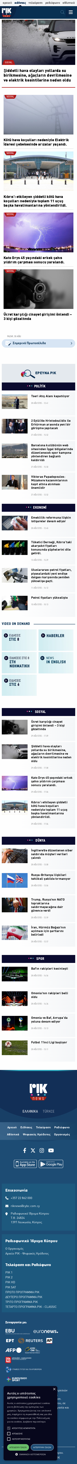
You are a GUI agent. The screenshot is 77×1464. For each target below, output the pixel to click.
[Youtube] (51, 1151)
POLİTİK (40, 386)
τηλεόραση (35, 3)
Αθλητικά (13, 1134)
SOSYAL (8, 62)
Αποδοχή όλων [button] (18, 1447)
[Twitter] (33, 1151)
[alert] (30, 1423)
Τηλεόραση (43, 1127)
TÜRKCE (48, 1112)
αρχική (7, 3)
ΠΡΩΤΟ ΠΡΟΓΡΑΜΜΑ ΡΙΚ (22, 1292)
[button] (8, 1428)
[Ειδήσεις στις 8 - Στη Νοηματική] (19, 662)
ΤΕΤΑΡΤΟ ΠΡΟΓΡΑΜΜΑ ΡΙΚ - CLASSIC (31, 1307)
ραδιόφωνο (52, 3)
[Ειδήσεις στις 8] (19, 640)
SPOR (39, 959)
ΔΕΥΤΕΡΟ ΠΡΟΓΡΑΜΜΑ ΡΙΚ (23, 1297)
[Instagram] (41, 1151)
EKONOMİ (40, 508)
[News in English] (55, 662)
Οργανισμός (62, 1134)
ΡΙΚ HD (10, 1282)
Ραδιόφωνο (62, 1127)
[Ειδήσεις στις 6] (19, 685)
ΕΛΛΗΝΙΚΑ (30, 1112)
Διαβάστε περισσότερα (34, 1421)
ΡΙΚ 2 (9, 1277)
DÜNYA (39, 841)
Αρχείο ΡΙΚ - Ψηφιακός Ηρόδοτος (27, 1253)
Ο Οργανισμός (14, 1248)
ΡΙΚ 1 (9, 1272)
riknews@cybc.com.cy (25, 1206)
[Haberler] (55, 640)
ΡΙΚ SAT (10, 1287)
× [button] (54, 1389)
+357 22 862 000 (21, 1198)
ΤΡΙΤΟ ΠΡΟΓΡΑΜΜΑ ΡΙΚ (21, 1302)
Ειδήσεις (26, 1127)
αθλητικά (68, 3)
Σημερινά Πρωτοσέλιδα (29, 343)
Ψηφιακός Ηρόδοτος (37, 1134)
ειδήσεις (20, 3)
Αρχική (12, 1127)
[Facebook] (25, 1151)
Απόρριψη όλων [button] (42, 1447)
